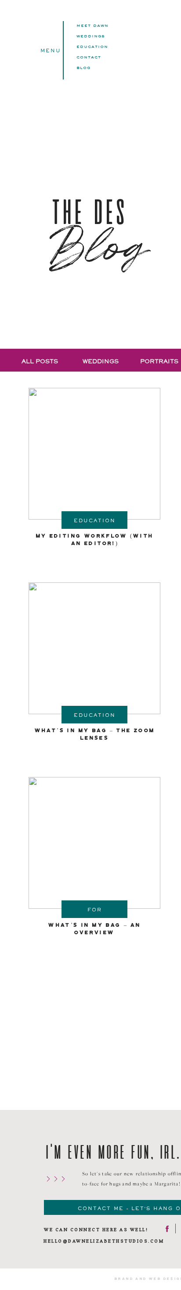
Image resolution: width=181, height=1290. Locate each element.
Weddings (90, 36)
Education (95, 520)
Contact (88, 57)
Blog (83, 67)
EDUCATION (92, 46)
